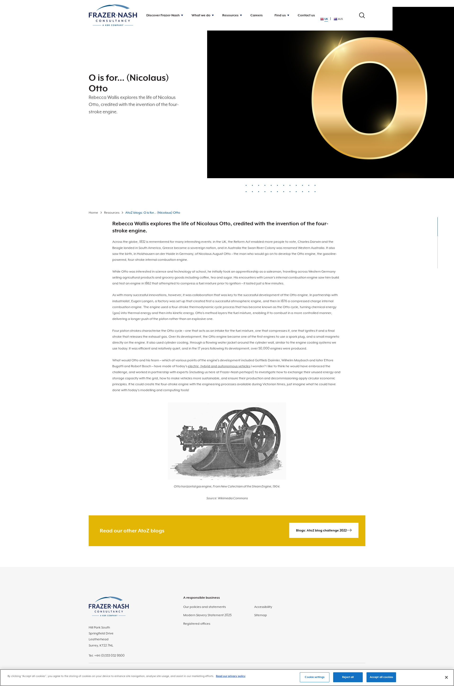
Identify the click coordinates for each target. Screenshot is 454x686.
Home (93, 212)
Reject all (348, 677)
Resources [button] (230, 15)
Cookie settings (314, 677)
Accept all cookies (381, 677)
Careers (256, 15)
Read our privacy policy (230, 676)
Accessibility (263, 607)
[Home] (113, 15)
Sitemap (260, 615)
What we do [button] (201, 15)
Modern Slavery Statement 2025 (207, 615)
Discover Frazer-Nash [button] (163, 15)
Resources (111, 212)
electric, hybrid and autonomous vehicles (219, 366)
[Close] (446, 677)
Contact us (306, 15)
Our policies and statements (204, 607)
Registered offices (196, 623)
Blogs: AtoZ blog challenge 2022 (321, 530)
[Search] (362, 15)
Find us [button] (280, 15)
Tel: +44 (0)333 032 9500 (107, 655)
